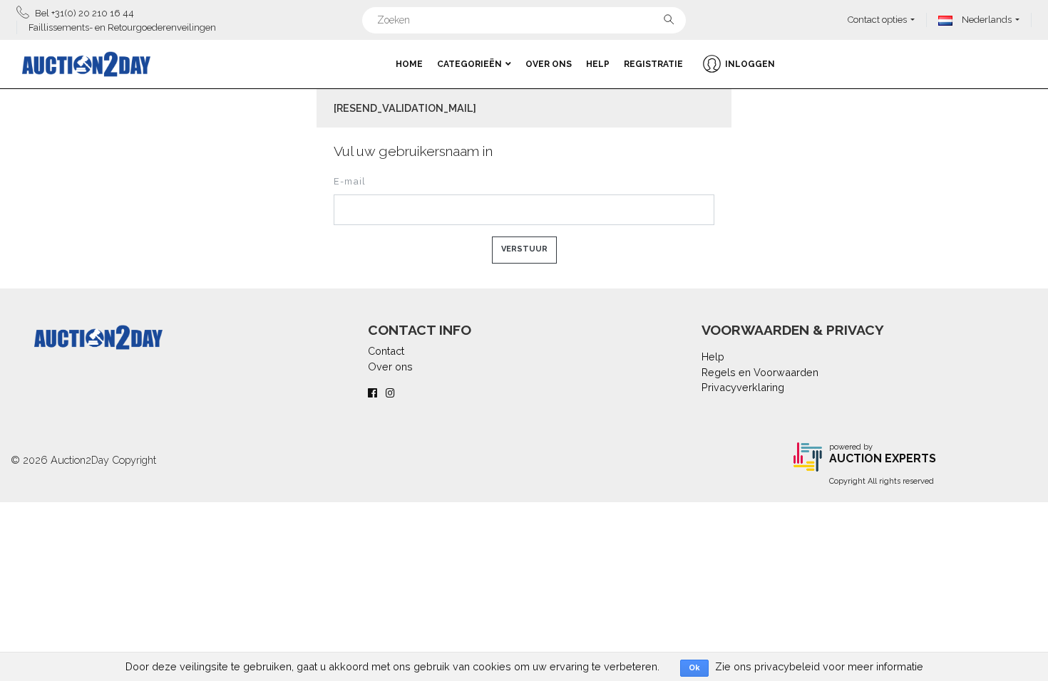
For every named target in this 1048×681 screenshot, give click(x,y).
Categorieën (469, 64)
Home (409, 64)
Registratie (653, 64)
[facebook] (372, 393)
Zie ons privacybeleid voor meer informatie (819, 666)
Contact (386, 351)
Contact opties (877, 19)
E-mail (350, 181)
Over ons (548, 64)
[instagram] (390, 393)
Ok (694, 667)
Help (598, 64)
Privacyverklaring (743, 387)
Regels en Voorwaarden (760, 372)
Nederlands (986, 19)
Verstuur (524, 249)
